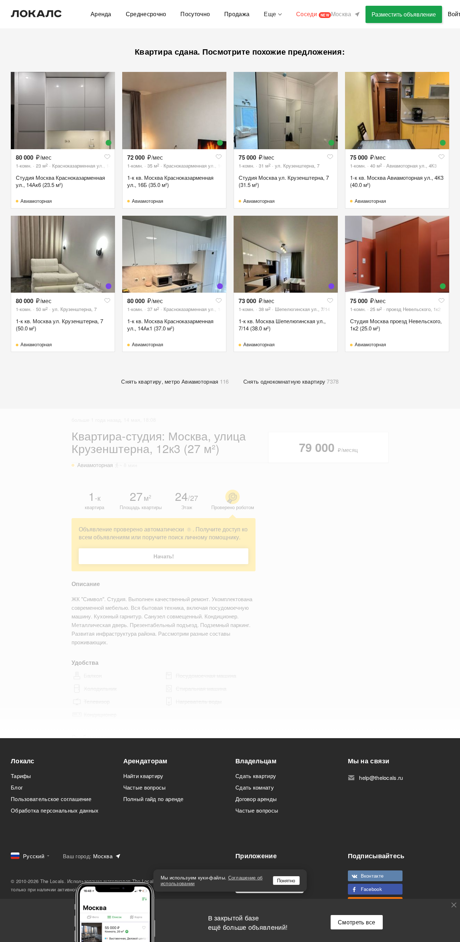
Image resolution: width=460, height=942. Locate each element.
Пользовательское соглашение (51, 798)
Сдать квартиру (255, 775)
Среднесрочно (146, 14)
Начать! (163, 556)
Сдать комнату (254, 787)
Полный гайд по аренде (153, 798)
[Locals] (36, 13)
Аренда (101, 14)
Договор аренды (256, 798)
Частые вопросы (144, 787)
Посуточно (195, 14)
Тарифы (21, 775)
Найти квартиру (143, 775)
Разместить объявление (404, 14)
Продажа (236, 14)
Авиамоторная (36, 200)
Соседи (312, 14)
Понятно (286, 880)
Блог (17, 787)
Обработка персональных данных (55, 810)
